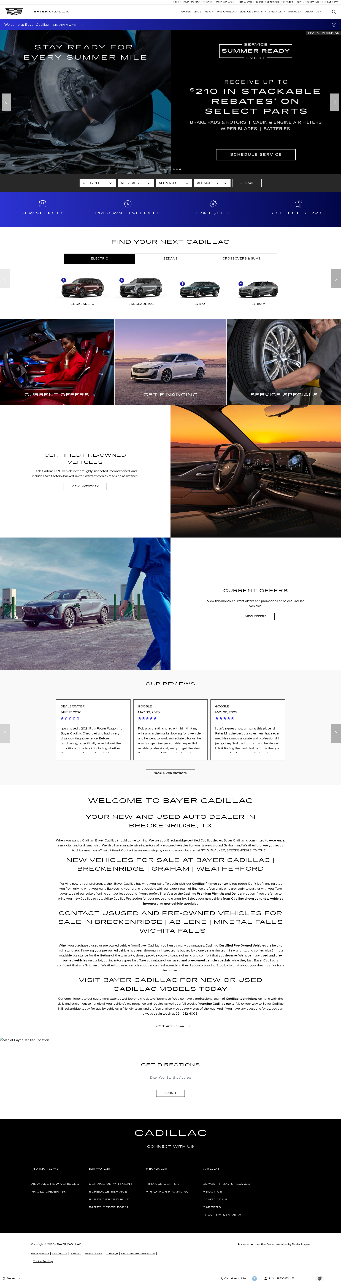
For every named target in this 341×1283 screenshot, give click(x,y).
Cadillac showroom (246, 898)
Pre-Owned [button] (225, 12)
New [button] (209, 12)
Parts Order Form (108, 1207)
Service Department (111, 1184)
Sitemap (76, 1253)
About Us (212, 1191)
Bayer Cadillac (69, 1244)
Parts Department (109, 1199)
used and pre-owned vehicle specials (202, 960)
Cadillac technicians (242, 998)
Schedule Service (108, 1191)
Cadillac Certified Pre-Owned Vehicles (235, 945)
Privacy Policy (40, 1253)
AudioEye (112, 1253)
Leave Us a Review (222, 1215)
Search (246, 183)
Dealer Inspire (301, 1244)
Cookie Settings (43, 1261)
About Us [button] (312, 12)
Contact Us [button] (168, 1026)
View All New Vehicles (55, 1184)
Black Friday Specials (226, 1184)
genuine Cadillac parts (216, 1003)
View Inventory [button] (85, 486)
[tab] (99, 259)
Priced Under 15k (48, 1191)
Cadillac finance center (210, 883)
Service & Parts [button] (251, 12)
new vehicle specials (180, 903)
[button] (334, 12)
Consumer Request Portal (138, 1253)
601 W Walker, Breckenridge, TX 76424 (266, 2)
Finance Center (162, 1184)
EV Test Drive (191, 11)
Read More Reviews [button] (170, 772)
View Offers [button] (255, 616)
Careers (212, 1207)
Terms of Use (93, 1253)
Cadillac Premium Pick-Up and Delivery (214, 893)
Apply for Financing (167, 1191)
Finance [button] (293, 12)
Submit (170, 1093)
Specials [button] (275, 12)
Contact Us (215, 1199)
